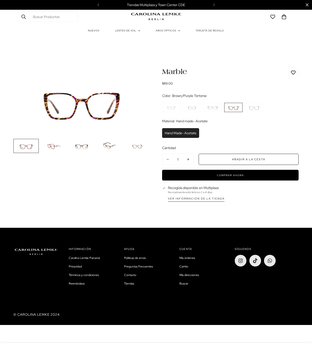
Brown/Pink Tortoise (171, 107)
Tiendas (129, 284)
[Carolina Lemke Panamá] (156, 16)
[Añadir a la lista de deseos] (293, 72)
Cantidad (169, 148)
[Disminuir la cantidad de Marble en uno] (167, 159)
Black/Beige (254, 107)
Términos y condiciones (84, 275)
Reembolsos (77, 284)
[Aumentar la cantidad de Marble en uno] (188, 159)
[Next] (213, 5)
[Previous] (98, 5)
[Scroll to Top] (302, 316)
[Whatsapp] (270, 261)
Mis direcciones (189, 275)
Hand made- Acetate (180, 133)
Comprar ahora (230, 175)
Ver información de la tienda (196, 198)
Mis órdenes (187, 258)
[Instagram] (240, 261)
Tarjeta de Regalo (210, 30)
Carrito (183, 266)
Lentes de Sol (125, 30)
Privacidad (75, 266)
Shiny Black (192, 107)
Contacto (130, 275)
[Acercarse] (139, 77)
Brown (213, 107)
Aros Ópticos (166, 30)
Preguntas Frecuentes (138, 266)
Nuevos (93, 30)
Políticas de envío (135, 258)
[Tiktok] (255, 261)
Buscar (183, 284)
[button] (284, 16)
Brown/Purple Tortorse (233, 107)
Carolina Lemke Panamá (84, 258)
